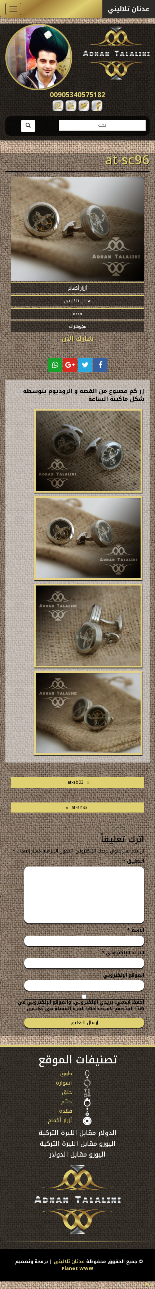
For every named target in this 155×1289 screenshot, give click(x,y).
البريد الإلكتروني (123, 953)
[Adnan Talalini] (87, 1074)
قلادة (65, 1111)
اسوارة (64, 1083)
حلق (67, 1093)
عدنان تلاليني (77, 300)
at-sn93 (79, 807)
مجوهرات (78, 326)
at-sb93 (75, 782)
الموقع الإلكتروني (123, 975)
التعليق (133, 861)
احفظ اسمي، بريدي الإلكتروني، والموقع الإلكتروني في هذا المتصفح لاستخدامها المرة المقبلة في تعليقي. (81, 1005)
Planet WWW (77, 1268)
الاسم (135, 930)
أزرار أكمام (77, 288)
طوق (66, 1074)
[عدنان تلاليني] (116, 52)
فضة (77, 313)
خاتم (66, 1102)
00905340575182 (77, 95)
